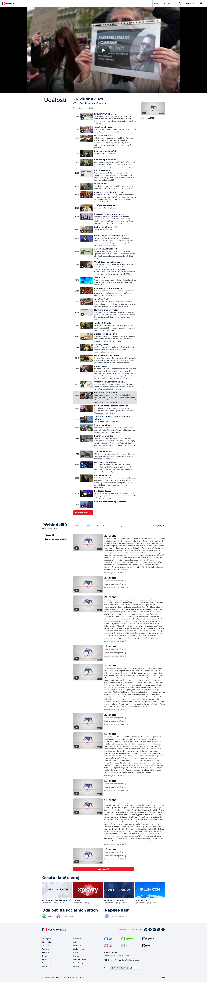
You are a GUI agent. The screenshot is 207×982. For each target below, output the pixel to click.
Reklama (76, 942)
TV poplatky (46, 945)
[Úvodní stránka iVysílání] (10, 3)
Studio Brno (77, 945)
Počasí (44, 956)
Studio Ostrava (78, 949)
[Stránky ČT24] (108, 939)
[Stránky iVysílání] (148, 939)
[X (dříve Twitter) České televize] (158, 929)
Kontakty (76, 966)
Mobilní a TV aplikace (50, 963)
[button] (103, 50)
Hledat (180, 3)
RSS (163, 977)
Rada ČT (76, 952)
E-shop (45, 959)
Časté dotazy (78, 963)
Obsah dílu (77, 108)
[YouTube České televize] (154, 929)
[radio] (55, 535)
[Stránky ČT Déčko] (108, 946)
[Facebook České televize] (150, 929)
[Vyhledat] (97, 525)
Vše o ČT (45, 966)
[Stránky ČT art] (125, 946)
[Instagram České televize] (145, 929)
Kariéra (76, 956)
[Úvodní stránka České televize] (54, 929)
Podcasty (45, 952)
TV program (46, 939)
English (58, 977)
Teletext (45, 949)
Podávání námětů (79, 959)
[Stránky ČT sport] (127, 939)
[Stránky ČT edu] (146, 946)
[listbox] (124, 968)
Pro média (77, 939)
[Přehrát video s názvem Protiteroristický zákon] (103, 50)
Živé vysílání (46, 942)
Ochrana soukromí (69, 977)
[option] (115, 967)
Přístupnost (81, 977)
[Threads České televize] (163, 929)
